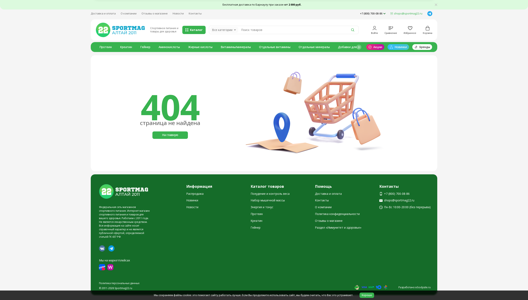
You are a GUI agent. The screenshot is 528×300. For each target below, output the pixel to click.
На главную (170, 135)
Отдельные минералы (314, 47)
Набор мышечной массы (268, 200)
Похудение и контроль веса (270, 194)
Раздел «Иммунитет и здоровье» (338, 227)
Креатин (126, 47)
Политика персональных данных (119, 283)
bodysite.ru (424, 287)
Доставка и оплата (103, 13)
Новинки (192, 200)
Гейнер (145, 47)
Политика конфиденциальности (337, 214)
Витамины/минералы (236, 47)
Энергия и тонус (262, 207)
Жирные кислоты (200, 47)
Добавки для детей (352, 47)
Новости (178, 13)
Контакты (195, 13)
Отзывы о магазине (154, 13)
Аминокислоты (169, 47)
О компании (129, 13)
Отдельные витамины (274, 47)
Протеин (105, 47)
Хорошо (367, 295)
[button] (358, 47)
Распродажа (195, 194)
